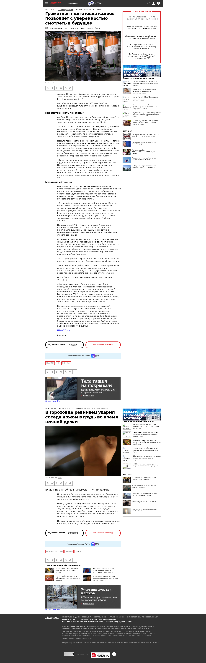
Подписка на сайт (68, 619)
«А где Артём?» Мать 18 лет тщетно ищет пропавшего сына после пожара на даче (146, 99)
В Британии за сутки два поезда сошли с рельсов (144, 486)
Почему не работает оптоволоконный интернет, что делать (143, 151)
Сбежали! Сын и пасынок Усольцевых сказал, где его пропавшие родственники (147, 458)
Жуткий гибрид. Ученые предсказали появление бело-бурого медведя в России (147, 114)
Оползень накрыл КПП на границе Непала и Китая (145, 502)
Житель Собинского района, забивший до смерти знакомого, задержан (68, 578)
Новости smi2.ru (53, 401)
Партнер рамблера (82, 654)
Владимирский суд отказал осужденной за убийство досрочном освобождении (103, 570)
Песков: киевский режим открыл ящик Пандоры (144, 143)
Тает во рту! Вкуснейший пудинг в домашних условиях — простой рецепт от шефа (145, 122)
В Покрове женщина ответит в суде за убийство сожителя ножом (67, 570)
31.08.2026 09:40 (51, 408)
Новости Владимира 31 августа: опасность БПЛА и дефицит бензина (142, 18)
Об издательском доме (71, 617)
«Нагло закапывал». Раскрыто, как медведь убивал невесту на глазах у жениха (146, 83)
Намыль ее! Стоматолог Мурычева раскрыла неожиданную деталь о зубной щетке (145, 434)
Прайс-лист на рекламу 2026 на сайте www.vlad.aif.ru (82, 622)
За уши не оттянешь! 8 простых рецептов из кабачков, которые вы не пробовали (147, 442)
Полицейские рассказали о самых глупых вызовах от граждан (144, 494)
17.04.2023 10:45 (51, 10)
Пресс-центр (86, 617)
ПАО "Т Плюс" (50, 82)
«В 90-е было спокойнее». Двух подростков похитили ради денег (145, 465)
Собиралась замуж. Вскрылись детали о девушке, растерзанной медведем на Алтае (145, 107)
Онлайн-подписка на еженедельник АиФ (142, 617)
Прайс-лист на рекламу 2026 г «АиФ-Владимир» (98, 619)
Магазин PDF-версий (116, 617)
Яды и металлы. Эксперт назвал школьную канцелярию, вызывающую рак (144, 91)
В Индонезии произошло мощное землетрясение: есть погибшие (144, 166)
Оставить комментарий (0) (103, 345)
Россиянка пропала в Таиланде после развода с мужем (144, 159)
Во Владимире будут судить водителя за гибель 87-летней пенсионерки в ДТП (141, 56)
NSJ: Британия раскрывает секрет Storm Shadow (144, 510)
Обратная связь (100, 617)
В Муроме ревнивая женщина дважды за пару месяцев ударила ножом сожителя (105, 578)
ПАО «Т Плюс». (64, 330)
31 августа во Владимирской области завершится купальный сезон (141, 37)
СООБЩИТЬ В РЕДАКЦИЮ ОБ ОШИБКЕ (118, 622)
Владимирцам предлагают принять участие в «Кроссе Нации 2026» (141, 27)
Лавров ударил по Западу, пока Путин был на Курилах (144, 478)
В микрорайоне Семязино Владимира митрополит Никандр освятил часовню (142, 47)
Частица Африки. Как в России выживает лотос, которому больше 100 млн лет (146, 426)
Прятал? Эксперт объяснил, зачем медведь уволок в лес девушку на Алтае (145, 450)
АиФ (60, 478)
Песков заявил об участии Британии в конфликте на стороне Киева (145, 135)
